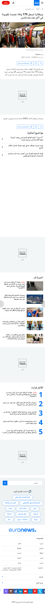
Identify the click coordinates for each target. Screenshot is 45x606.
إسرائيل (35, 514)
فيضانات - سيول (22, 519)
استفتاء (9, 514)
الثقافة (19, 558)
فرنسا (10, 508)
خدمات (41, 577)
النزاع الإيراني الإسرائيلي (22, 497)
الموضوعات (39, 538)
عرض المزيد (39, 583)
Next (37, 9)
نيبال (9, 519)
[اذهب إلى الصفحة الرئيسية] (36, 3)
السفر (41, 558)
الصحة (19, 553)
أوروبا (41, 543)
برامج (19, 563)
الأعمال (41, 548)
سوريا (36, 519)
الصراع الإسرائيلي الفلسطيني (31, 503)
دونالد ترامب (23, 508)
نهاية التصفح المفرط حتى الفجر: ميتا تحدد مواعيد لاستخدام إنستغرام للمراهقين (25, 155)
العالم (19, 543)
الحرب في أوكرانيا (10, 503)
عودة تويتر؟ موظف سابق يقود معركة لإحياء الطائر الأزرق (25, 147)
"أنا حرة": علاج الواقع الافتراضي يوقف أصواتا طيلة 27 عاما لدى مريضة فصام (27, 139)
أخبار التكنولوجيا (29, 9)
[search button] (5, 483)
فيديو (41, 563)
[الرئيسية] (42, 9)
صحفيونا (40, 568)
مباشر (6, 3)
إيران (34, 508)
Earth (19, 548)
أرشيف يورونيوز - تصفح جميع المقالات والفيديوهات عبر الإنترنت (11, 569)
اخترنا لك (38, 277)
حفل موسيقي (22, 514)
